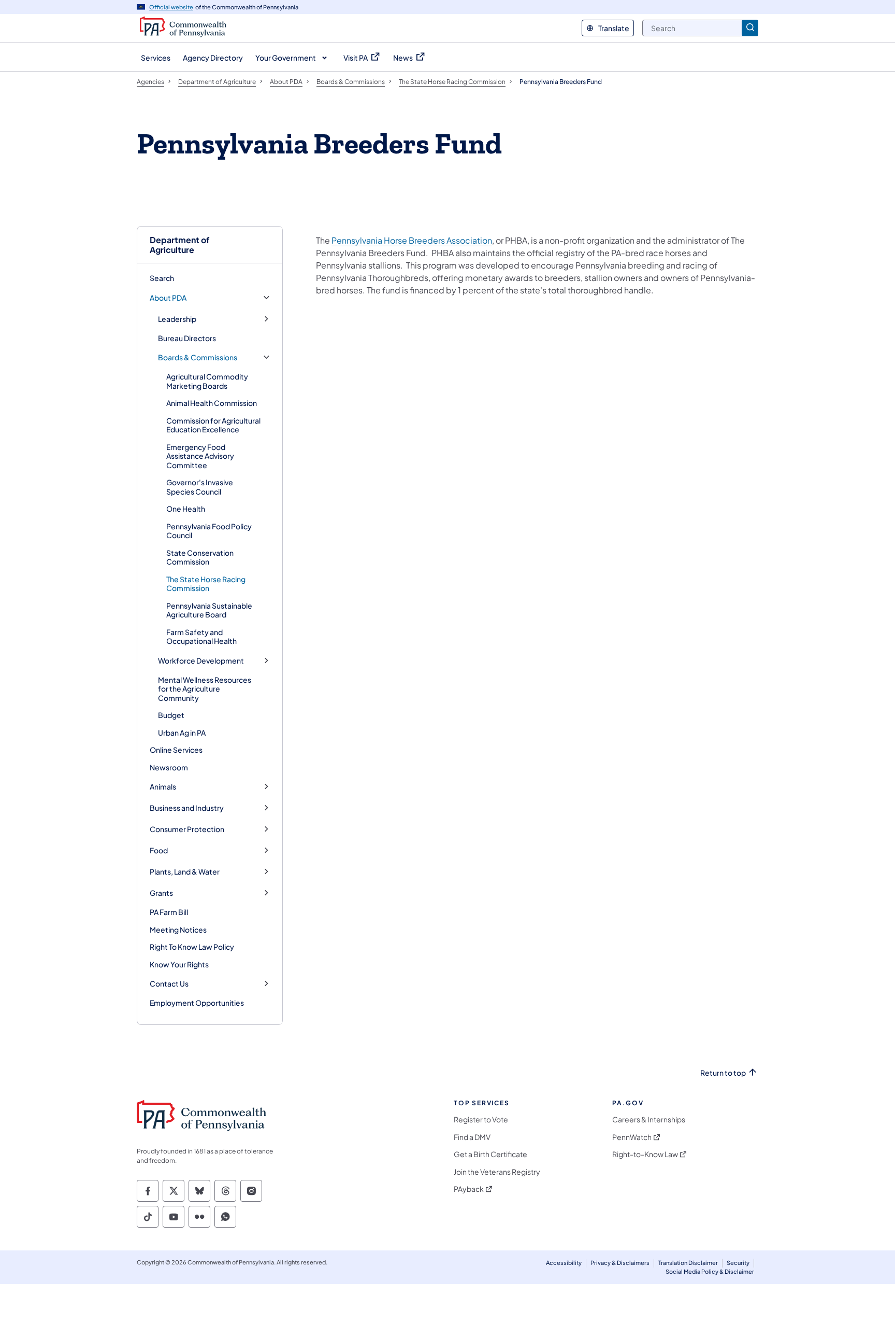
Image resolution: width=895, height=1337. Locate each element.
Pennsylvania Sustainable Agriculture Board (209, 610)
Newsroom (169, 767)
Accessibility (564, 1262)
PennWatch (632, 1137)
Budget (171, 715)
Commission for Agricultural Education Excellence (213, 425)
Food (159, 850)
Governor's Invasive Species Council (199, 486)
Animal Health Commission (211, 402)
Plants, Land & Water (185, 871)
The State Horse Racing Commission (206, 583)
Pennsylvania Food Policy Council (209, 531)
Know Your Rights (179, 964)
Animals (163, 786)
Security (738, 1262)
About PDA (168, 297)
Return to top (723, 1072)
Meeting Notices (178, 929)
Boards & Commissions (197, 357)
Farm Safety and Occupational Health (201, 636)
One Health (185, 508)
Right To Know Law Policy (192, 946)
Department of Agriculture (180, 245)
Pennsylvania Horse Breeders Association (411, 240)
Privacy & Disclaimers (619, 1262)
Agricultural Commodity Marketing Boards (207, 381)
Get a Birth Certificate (490, 1154)
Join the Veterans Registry (497, 1171)
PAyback (469, 1189)
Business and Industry (187, 808)
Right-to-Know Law (645, 1154)
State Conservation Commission (200, 557)
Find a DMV (472, 1137)
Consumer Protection (187, 829)
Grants (161, 893)
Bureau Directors (187, 338)
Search (162, 278)
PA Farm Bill (169, 912)
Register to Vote (481, 1119)
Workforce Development (201, 660)
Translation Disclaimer (688, 1262)
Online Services (176, 749)
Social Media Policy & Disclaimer (710, 1271)
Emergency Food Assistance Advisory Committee (200, 456)
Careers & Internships (648, 1119)
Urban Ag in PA (182, 732)
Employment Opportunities (197, 1002)
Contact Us (169, 983)
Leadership (177, 319)
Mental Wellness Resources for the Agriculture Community (204, 688)
